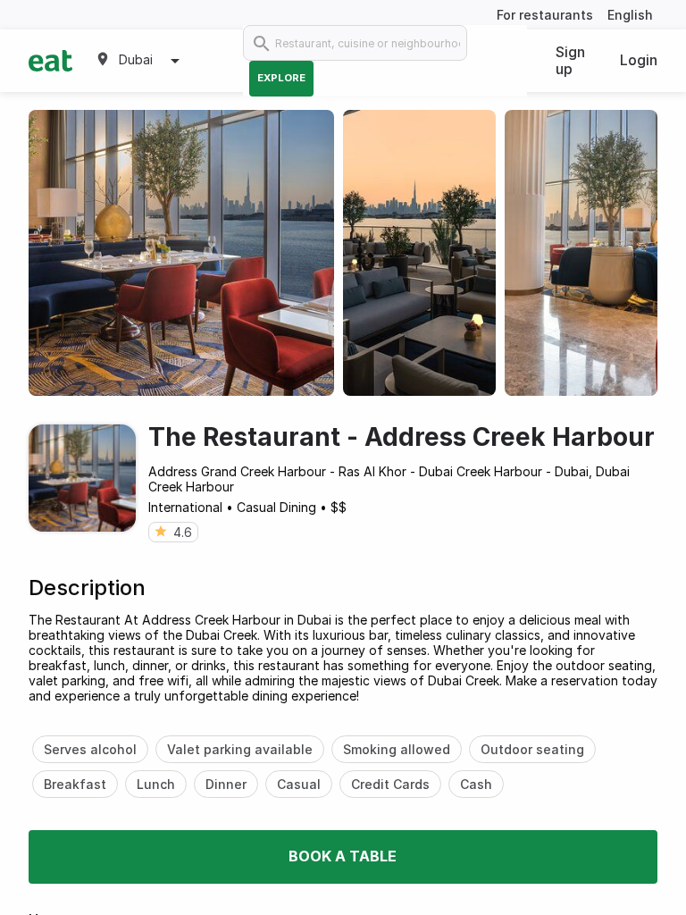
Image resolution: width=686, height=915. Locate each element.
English (630, 14)
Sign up (570, 60)
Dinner (226, 784)
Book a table (343, 856)
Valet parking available (240, 749)
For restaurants (545, 14)
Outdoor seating (532, 749)
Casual (299, 784)
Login (638, 60)
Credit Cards (390, 784)
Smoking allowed (396, 749)
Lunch (156, 784)
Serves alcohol (90, 749)
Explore (281, 77)
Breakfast (75, 784)
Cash (476, 784)
